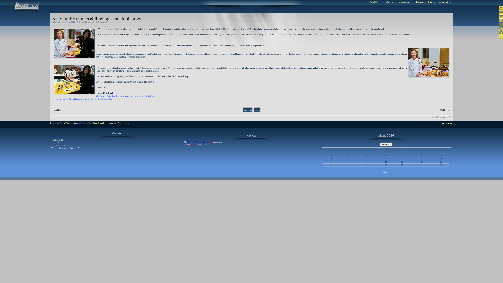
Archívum (386, 172)
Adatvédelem (123, 123)
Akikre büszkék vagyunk (85, 22)
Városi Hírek (373, 2)
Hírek (257, 109)
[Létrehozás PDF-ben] (446, 117)
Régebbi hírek (59, 109)
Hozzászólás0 (103, 22)
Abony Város (65, 123)
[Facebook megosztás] (438, 117)
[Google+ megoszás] (433, 117)
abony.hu (447, 123)
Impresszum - (111, 123)
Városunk (388, 2)
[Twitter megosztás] (435, 117)
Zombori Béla (75, 148)
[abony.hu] (26, 13)
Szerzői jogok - (99, 123)
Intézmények (442, 2)
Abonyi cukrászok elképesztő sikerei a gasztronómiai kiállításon (97, 19)
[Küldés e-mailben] (441, 117)
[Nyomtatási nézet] (443, 117)
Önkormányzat (403, 2)
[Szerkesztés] (448, 117)
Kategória (248, 109)
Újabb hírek (445, 109)
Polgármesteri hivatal (423, 2)
